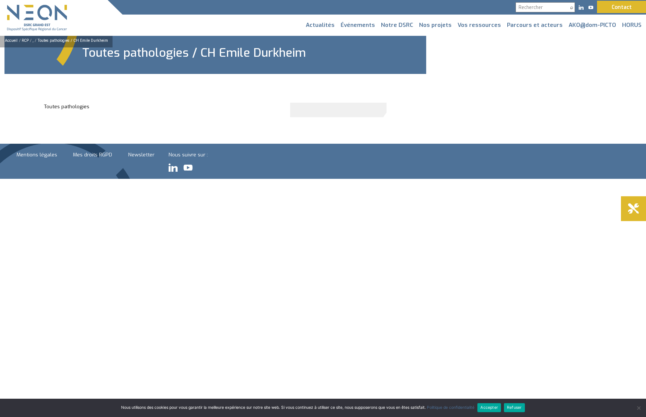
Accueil (11, 40)
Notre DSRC (397, 25)
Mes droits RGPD (92, 154)
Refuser (514, 407)
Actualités (320, 25)
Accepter (489, 407)
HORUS (632, 25)
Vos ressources (479, 25)
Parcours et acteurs (535, 25)
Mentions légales (36, 154)
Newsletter (141, 154)
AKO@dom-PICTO (592, 25)
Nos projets (435, 25)
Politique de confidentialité (450, 407)
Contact (622, 7)
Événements (358, 25)
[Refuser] (639, 408)
